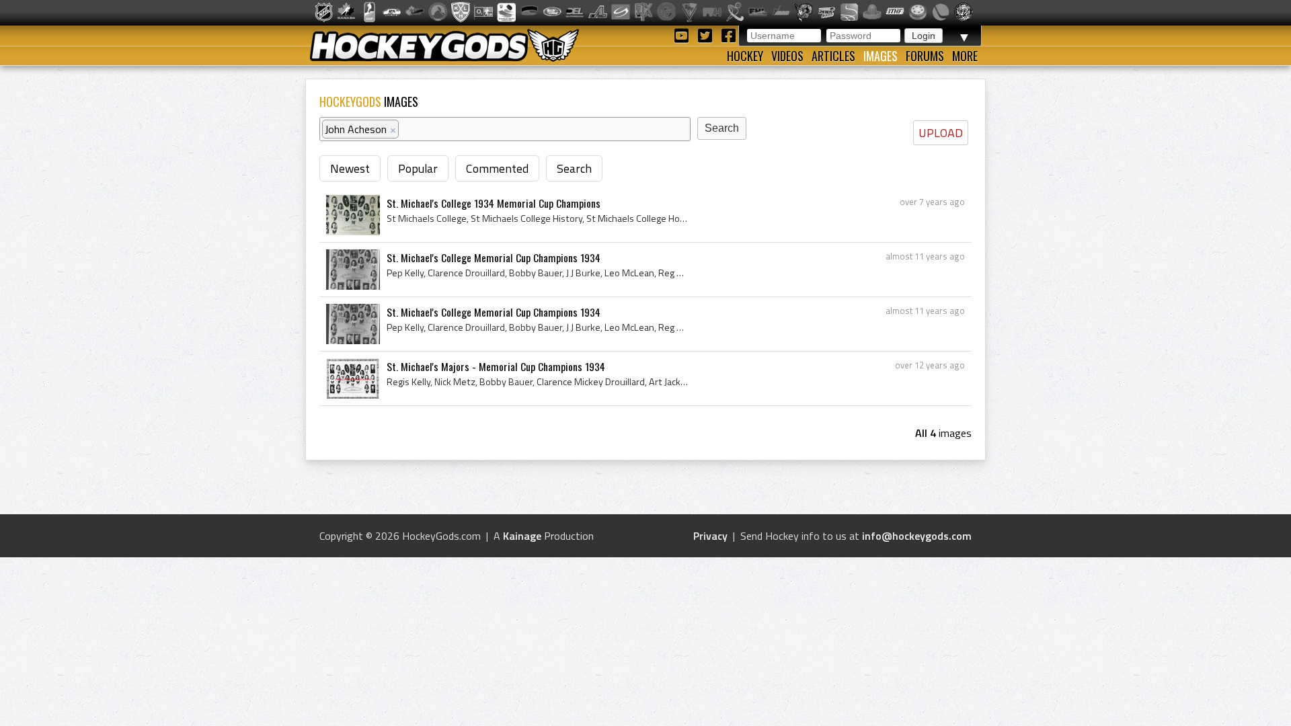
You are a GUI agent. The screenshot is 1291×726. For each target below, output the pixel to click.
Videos (787, 56)
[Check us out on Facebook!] (728, 34)
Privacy (710, 536)
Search (574, 168)
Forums (925, 56)
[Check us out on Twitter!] (707, 34)
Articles (833, 56)
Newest (350, 168)
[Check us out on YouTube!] (683, 34)
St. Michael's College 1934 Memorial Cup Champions (493, 203)
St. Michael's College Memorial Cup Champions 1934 (493, 257)
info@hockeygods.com (917, 536)
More (965, 56)
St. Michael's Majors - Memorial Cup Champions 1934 (496, 366)
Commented (497, 168)
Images (880, 56)
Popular (418, 168)
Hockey (745, 56)
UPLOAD (940, 133)
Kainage (522, 536)
